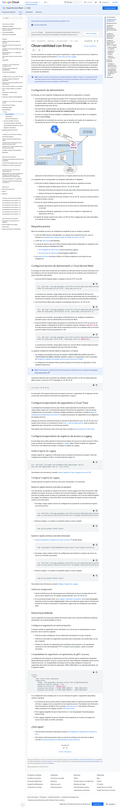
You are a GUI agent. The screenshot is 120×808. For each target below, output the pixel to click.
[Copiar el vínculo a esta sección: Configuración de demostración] (66, 90)
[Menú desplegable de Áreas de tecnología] (40, 2)
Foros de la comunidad (57, 778)
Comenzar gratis (110, 8)
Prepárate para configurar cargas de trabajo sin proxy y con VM (63, 237)
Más (45, 2)
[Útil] (94, 41)
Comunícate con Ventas (34, 787)
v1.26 (28, 8)
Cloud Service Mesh (14, 8)
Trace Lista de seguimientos (73, 423)
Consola (89, 2)
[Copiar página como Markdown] (39, 50)
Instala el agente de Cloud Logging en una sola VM (74, 472)
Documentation (41, 41)
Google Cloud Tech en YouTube (106, 790)
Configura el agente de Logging (68, 584)
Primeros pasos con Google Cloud (84, 781)
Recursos (39, 12)
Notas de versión (55, 784)
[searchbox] (12, 18)
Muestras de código (79, 784)
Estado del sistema (56, 787)
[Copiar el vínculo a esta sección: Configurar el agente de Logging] (61, 478)
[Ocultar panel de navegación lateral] (22, 804)
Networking (51, 41)
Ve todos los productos (34, 778)
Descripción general (8, 12)
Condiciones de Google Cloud (69, 797)
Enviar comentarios (90, 46)
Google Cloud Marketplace (35, 784)
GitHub (76, 778)
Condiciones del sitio (54, 797)
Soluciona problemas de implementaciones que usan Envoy (60, 740)
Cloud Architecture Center (81, 787)
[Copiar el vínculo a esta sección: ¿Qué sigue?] (46, 727)
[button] (12, 29)
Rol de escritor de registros (48, 253)
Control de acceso (72, 706)
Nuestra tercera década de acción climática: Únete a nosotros (46, 800)
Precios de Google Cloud (34, 781)
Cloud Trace (61, 57)
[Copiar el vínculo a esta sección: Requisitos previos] (52, 227)
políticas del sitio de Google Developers (89, 761)
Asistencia (29, 12)
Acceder (115, 2)
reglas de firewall (43, 256)
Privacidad (43, 797)
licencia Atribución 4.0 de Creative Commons (82, 759)
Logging (66, 443)
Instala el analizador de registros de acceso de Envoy (52, 540)
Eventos (99, 781)
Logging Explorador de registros (70, 599)
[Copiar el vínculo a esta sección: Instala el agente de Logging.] (58, 451)
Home (33, 41)
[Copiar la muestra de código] (96, 283)
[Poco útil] (97, 41)
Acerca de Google (32, 797)
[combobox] (73, 2)
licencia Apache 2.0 (48, 761)
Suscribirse (97, 804)
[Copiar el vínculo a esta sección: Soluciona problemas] (54, 613)
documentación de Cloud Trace (84, 429)
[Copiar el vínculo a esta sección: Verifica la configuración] (54, 589)
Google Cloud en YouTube (104, 787)
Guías (20, 12)
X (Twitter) (100, 784)
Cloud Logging (71, 57)
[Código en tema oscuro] (93, 283)
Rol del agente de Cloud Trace (48, 250)
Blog (98, 778)
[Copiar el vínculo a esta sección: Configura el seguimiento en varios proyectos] (72, 626)
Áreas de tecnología (31, 2)
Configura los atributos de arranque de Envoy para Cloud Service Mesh (60, 359)
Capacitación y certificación (82, 790)
